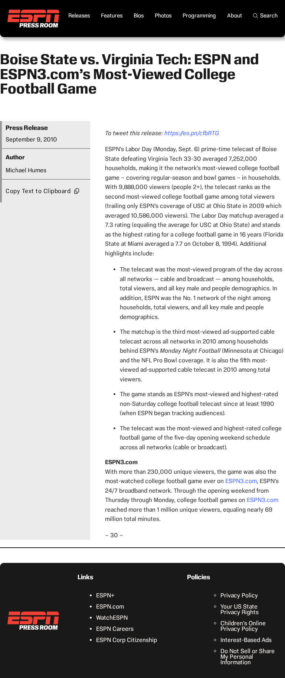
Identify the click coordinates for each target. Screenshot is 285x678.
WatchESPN (112, 617)
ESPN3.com (241, 481)
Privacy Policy (239, 595)
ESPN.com (110, 606)
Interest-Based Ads (246, 639)
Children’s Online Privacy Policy (243, 626)
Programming (199, 15)
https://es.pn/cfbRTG (191, 133)
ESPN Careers (115, 628)
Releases (79, 15)
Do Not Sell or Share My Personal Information (247, 657)
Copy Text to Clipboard (38, 191)
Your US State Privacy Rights (239, 609)
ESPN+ (105, 595)
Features (111, 15)
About (234, 15)
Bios (139, 15)
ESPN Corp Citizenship (126, 639)
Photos (163, 15)
